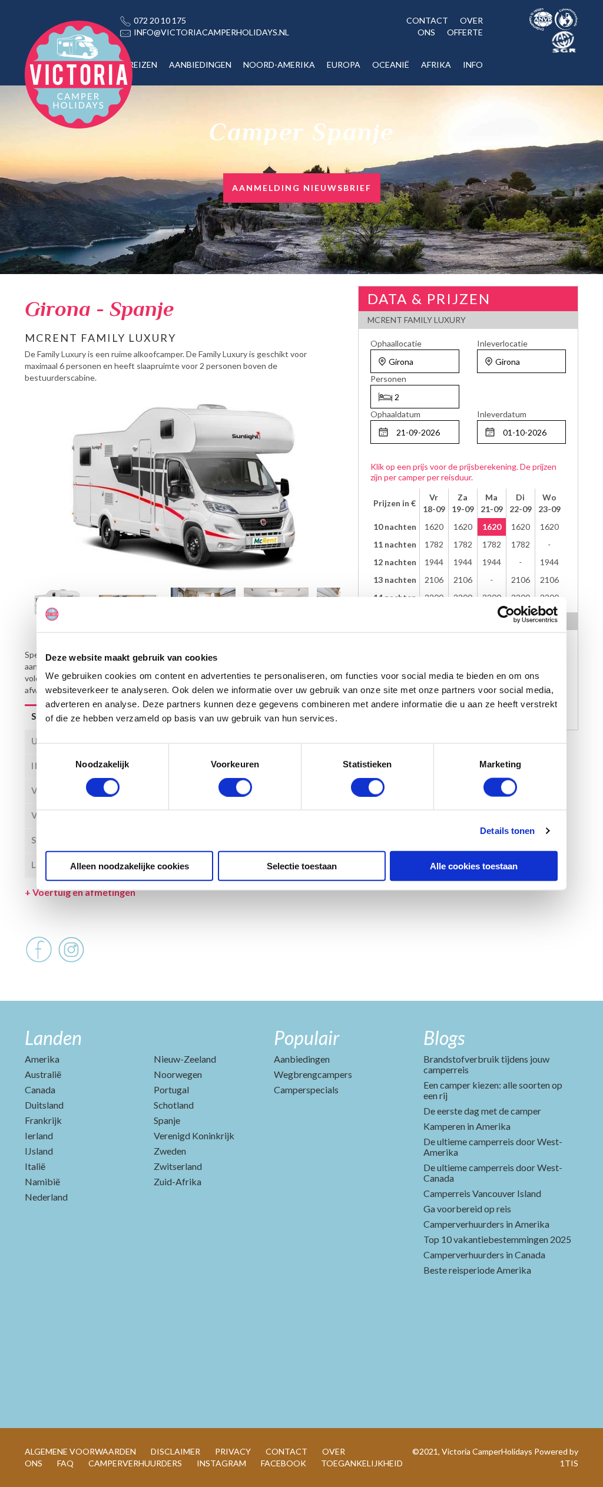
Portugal (171, 1089)
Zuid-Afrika (177, 1181)
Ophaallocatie (396, 343)
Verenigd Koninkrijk (194, 1135)
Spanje (167, 1120)
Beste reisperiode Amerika (477, 1269)
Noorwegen (178, 1074)
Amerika (42, 1058)
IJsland (39, 1150)
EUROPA (343, 65)
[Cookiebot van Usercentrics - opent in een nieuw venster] (506, 614)
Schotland (174, 1104)
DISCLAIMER (175, 1451)
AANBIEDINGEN (200, 65)
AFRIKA (436, 65)
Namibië (42, 1181)
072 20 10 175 (160, 20)
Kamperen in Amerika (467, 1126)
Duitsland (44, 1104)
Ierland (39, 1135)
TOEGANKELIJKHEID (362, 1463)
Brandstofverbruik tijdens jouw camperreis (486, 1064)
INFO (473, 65)
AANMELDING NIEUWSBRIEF (302, 188)
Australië (43, 1074)
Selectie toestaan (302, 866)
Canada (40, 1089)
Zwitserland (178, 1166)
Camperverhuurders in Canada (484, 1254)
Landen (53, 1037)
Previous (33, 603)
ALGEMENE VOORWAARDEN (80, 1451)
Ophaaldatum (395, 414)
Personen (388, 379)
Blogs (444, 1037)
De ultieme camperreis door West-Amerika (492, 1147)
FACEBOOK (283, 1463)
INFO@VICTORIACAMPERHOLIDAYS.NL (211, 32)
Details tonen (507, 830)
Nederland (46, 1196)
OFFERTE (465, 32)
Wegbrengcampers (313, 1074)
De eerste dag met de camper (482, 1110)
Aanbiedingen (302, 1058)
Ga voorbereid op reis (467, 1208)
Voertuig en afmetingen (80, 892)
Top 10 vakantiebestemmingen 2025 (497, 1239)
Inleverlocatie (502, 343)
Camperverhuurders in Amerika (486, 1223)
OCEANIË (390, 65)
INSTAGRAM (221, 1463)
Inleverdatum (501, 414)
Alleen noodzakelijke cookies (129, 866)
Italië (35, 1166)
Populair (306, 1037)
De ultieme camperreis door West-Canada (492, 1172)
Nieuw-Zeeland (185, 1058)
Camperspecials (306, 1089)
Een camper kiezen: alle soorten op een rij (492, 1090)
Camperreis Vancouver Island (482, 1193)
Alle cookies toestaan (474, 866)
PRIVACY (233, 1451)
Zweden (170, 1150)
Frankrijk (43, 1120)
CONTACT (427, 20)
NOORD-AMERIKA (279, 65)
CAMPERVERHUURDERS (135, 1463)
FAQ (65, 1463)
